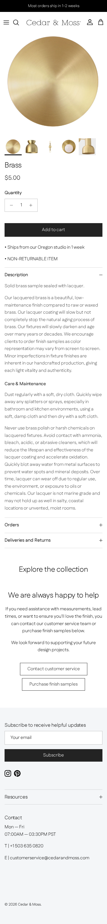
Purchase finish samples (53, 684)
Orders (12, 525)
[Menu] (6, 22)
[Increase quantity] (32, 205)
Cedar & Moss (29, 904)
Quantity (13, 193)
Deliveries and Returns (28, 540)
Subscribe (53, 755)
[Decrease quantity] (10, 205)
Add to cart (53, 230)
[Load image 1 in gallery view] (53, 82)
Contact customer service (53, 669)
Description (16, 275)
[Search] (19, 22)
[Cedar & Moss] (54, 23)
